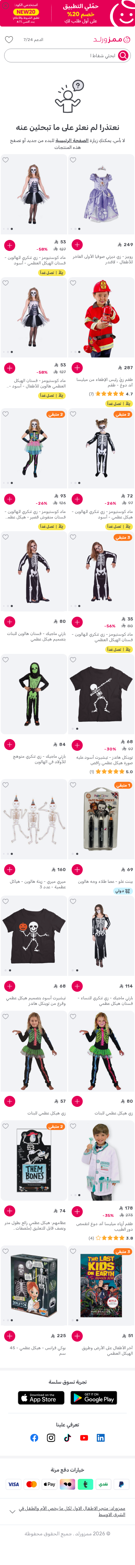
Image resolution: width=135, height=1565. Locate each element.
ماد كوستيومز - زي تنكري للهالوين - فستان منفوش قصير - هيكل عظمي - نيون (35, 514)
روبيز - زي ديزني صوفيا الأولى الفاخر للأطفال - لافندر (103, 259)
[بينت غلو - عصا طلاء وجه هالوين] (101, 819)
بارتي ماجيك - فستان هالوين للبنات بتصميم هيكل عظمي (36, 636)
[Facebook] (34, 1438)
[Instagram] (51, 1438)
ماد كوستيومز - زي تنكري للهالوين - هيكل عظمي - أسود (102, 514)
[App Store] (41, 1398)
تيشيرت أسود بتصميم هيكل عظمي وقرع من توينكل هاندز (36, 1001)
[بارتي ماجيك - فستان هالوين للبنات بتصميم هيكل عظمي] (34, 571)
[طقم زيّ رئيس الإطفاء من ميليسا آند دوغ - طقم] (101, 317)
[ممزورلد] (111, 40)
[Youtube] (84, 1438)
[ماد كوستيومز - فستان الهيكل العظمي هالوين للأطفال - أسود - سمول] (34, 317)
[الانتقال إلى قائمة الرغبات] (73, 159)
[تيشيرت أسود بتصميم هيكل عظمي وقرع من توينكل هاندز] (34, 936)
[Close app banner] (5, 5)
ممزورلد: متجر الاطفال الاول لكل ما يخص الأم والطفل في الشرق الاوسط (72, 1511)
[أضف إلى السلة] (77, 244)
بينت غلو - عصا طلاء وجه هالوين (105, 881)
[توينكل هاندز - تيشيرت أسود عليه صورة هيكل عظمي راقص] (101, 694)
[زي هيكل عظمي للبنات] (101, 1051)
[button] (38, 39)
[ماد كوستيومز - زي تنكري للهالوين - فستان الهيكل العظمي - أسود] (34, 194)
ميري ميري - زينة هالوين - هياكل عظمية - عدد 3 (38, 884)
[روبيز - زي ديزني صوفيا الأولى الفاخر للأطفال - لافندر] (101, 194)
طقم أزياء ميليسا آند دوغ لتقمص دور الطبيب (104, 1226)
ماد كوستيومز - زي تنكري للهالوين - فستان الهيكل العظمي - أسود (35, 260)
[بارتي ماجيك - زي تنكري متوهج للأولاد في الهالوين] (34, 694)
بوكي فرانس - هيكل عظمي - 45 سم (38, 1350)
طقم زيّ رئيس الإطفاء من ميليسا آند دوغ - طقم (104, 382)
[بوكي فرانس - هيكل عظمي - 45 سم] (34, 1285)
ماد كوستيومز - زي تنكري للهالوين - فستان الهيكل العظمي (102, 637)
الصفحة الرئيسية (72, 140)
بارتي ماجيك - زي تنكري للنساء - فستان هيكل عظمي (105, 1001)
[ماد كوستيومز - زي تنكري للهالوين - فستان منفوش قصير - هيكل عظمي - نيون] (34, 448)
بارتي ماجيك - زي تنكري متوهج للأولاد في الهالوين (39, 759)
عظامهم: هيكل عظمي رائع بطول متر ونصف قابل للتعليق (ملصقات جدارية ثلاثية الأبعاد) (35, 1225)
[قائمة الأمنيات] (9, 39)
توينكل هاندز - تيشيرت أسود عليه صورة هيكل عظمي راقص (104, 760)
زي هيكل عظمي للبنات (113, 1113)
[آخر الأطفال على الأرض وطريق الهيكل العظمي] (101, 1285)
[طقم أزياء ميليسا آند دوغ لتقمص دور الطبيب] (101, 1161)
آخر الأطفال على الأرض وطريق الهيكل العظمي (107, 1350)
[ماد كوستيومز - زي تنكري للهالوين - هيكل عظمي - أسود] (101, 448)
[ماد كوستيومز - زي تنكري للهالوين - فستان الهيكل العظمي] (101, 571)
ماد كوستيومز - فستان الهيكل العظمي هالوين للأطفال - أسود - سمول (37, 383)
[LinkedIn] (101, 1438)
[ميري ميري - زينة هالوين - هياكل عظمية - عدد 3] (34, 819)
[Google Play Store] (93, 1398)
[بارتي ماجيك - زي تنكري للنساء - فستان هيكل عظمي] (101, 936)
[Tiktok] (67, 1438)
